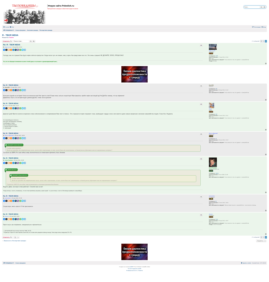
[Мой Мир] (13, 50)
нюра (210, 109)
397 (216, 88)
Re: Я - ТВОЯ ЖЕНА (11, 45)
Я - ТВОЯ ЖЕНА (10, 35)
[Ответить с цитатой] (201, 45)
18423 (217, 173)
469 (216, 114)
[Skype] (23, 50)
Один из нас (212, 50)
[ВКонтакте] (4, 50)
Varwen (211, 214)
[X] (6, 50)
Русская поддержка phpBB (134, 268)
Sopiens (11, 37)
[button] (261, 41)
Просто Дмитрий (213, 133)
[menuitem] (12, 27)
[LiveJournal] (16, 50)
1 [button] (263, 41)
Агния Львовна (213, 167)
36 (216, 138)
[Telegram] (25, 50)
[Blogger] (9, 50)
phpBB (131, 266)
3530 (216, 219)
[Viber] (18, 50)
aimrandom (212, 196)
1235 (216, 55)
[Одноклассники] (11, 50)
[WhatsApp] (20, 50)
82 (216, 201)
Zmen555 (211, 85)
